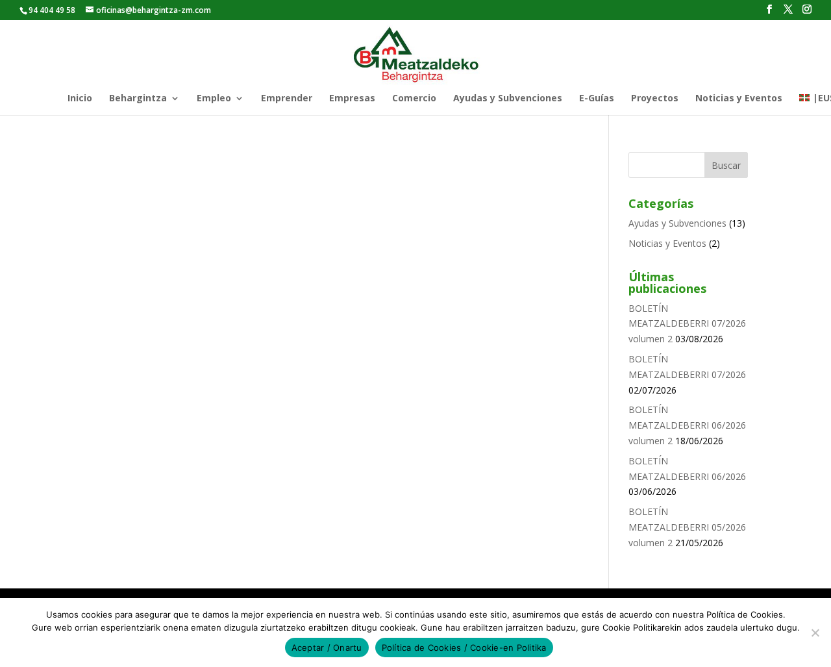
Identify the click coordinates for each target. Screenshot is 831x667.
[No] (814, 632)
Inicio (80, 99)
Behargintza (138, 99)
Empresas (352, 99)
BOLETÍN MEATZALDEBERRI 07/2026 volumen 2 (687, 324)
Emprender (286, 99)
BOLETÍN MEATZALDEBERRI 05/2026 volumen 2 (687, 527)
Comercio (414, 99)
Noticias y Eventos (738, 99)
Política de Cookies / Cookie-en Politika (464, 647)
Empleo (214, 99)
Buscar (726, 165)
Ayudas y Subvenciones (507, 99)
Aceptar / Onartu (326, 647)
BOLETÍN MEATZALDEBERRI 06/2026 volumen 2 (687, 425)
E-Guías (596, 99)
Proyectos (654, 99)
